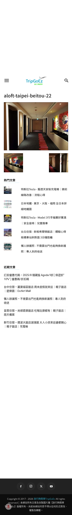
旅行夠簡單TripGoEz (44, 498)
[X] (41, 486)
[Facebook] (21, 486)
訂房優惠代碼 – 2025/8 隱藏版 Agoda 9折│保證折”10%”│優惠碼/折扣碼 (34, 277)
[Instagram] (31, 486)
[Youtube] (51, 486)
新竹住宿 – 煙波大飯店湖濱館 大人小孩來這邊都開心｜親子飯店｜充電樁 (35, 324)
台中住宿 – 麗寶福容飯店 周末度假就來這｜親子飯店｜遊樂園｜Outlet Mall (35, 288)
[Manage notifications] (8, 507)
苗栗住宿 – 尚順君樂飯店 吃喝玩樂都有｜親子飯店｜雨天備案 (35, 312)
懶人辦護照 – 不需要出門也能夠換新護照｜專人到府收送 (35, 300)
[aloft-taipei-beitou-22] (36, 149)
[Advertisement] (36, 38)
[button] (6, 80)
